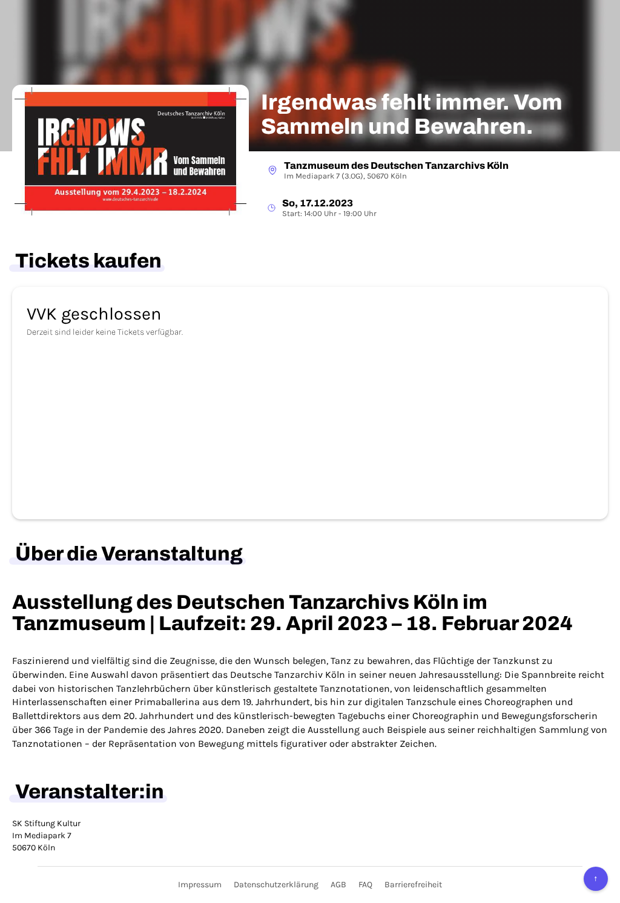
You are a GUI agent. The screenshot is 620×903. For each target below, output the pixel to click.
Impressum (200, 884)
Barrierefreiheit (413, 884)
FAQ (365, 884)
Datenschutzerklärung (276, 884)
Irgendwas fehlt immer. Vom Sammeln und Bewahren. (411, 115)
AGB (338, 884)
